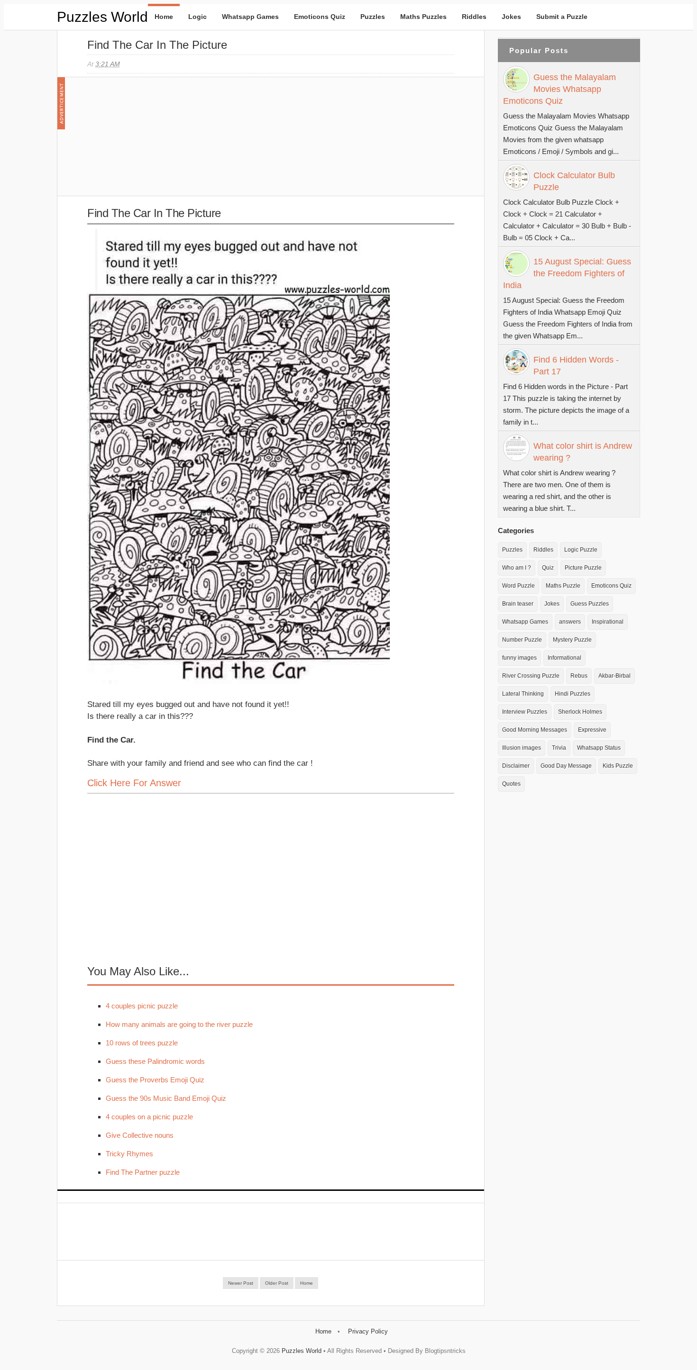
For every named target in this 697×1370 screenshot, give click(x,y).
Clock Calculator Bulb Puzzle (574, 181)
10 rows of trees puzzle (142, 1043)
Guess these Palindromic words (155, 1061)
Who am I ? (516, 567)
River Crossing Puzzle (530, 675)
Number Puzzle (522, 639)
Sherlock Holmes (580, 711)
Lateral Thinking (523, 693)
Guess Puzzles (589, 603)
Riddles (474, 16)
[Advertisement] (158, 141)
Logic (197, 16)
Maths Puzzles (423, 16)
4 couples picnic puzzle (142, 1006)
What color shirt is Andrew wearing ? (582, 452)
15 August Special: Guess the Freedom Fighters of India (567, 273)
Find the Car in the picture (157, 44)
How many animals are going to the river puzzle (179, 1024)
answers (570, 621)
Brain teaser (517, 603)
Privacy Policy (368, 1331)
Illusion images (521, 747)
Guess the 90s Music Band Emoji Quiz (166, 1098)
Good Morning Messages (534, 729)
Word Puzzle (518, 585)
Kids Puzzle (618, 765)
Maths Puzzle (563, 585)
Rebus (578, 675)
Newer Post (240, 1283)
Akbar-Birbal (614, 675)
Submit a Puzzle (561, 16)
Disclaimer (516, 765)
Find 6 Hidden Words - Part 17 (576, 365)
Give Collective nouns (140, 1135)
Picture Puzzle (583, 567)
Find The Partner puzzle (143, 1172)
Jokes (511, 16)
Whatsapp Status (599, 747)
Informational (564, 657)
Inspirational (608, 621)
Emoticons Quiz (319, 16)
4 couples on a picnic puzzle (149, 1117)
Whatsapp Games (250, 16)
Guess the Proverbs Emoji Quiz (155, 1080)
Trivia (559, 747)
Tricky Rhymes (129, 1154)
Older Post (276, 1283)
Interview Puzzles (524, 711)
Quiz (548, 567)
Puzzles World (102, 17)
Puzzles (372, 16)
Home (164, 16)
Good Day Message (566, 765)
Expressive (592, 729)
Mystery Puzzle (572, 639)
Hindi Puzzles (572, 693)
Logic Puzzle (580, 549)
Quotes (511, 783)
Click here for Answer (134, 783)
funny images (519, 657)
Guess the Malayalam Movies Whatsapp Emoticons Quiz (559, 89)
